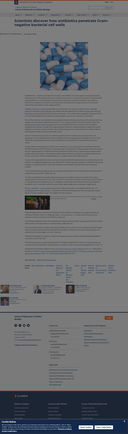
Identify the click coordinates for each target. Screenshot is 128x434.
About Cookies (85, 427)
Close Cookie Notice (103, 427)
